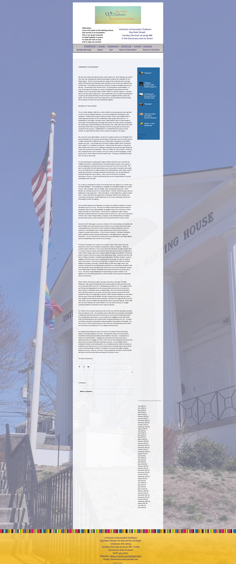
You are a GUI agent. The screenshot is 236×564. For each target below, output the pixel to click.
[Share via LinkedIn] (88, 367)
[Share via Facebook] (79, 367)
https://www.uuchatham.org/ (126, 556)
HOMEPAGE (90, 46)
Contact (137, 46)
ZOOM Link (126, 46)
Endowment (113, 46)
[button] (83, 49)
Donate (101, 46)
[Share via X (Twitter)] (84, 367)
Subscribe (147, 46)
